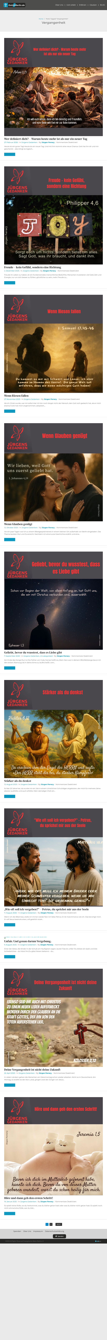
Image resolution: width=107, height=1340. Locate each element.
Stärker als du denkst (17, 781)
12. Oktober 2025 (11, 528)
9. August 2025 (10, 945)
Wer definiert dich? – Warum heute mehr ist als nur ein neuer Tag (45, 139)
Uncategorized (46, 656)
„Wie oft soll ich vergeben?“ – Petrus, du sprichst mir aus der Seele (46, 909)
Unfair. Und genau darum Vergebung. (27, 941)
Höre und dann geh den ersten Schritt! (28, 1198)
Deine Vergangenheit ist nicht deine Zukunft (32, 1070)
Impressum (38, 1231)
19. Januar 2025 (10, 1202)
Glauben (93, 5)
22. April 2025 (9, 1073)
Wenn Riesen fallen (16, 396)
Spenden (17, 1231)
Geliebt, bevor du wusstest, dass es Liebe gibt (33, 652)
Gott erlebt (71, 5)
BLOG (102, 5)
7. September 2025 (12, 656)
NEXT (59, 1224)
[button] (59, 1236)
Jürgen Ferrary (48, 142)
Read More (10, 154)
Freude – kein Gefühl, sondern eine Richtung (32, 267)
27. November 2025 (12, 399)
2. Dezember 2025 (11, 271)
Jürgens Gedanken (29, 142)
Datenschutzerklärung (54, 1231)
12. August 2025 (10, 784)
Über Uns (59, 5)
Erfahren (82, 5)
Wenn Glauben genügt (18, 524)
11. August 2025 (10, 913)
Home (41, 19)
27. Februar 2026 (11, 142)
